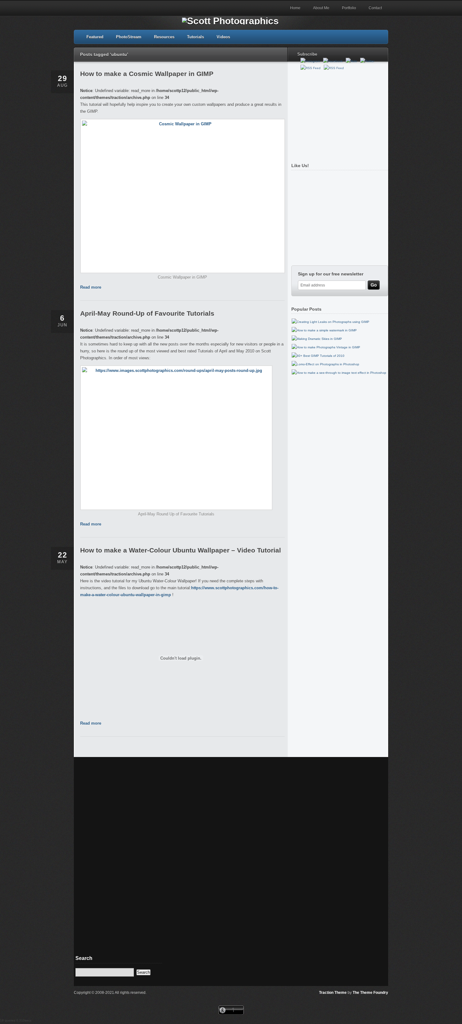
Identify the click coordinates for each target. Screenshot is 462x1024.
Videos (223, 37)
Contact (375, 8)
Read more (90, 287)
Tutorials (195, 37)
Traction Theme (333, 992)
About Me (321, 8)
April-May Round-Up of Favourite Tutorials (147, 313)
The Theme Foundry (370, 992)
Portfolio (349, 8)
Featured (94, 37)
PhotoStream (128, 37)
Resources (164, 37)
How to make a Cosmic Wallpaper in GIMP (146, 73)
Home (295, 8)
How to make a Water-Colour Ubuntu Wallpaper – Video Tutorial (180, 550)
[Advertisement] (338, 114)
